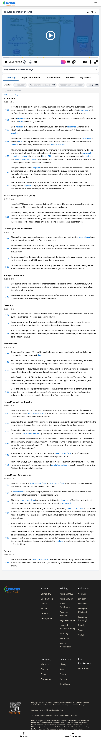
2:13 (7, 217)
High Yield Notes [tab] (31, 77)
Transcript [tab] (10, 77)
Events (62, 674)
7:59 (7, 525)
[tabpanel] (50, 326)
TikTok (81, 635)
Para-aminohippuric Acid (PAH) (42, 85)
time (20, 141)
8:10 (7, 538)
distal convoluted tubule (26, 159)
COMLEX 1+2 (47, 598)
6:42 (7, 455)
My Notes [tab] (85, 77)
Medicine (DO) (66, 598)
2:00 (7, 205)
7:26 (7, 501)
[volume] (35, 62)
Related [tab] (24, 736)
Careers (44, 669)
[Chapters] (68, 62)
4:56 (7, 370)
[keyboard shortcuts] (85, 62)
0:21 (7, 120)
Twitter (81, 630)
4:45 (7, 362)
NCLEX (44, 608)
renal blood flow (56, 483)
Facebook (82, 603)
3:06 (7, 258)
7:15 (7, 493)
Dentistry (63, 633)
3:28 (7, 287)
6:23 (7, 443)
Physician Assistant (63, 614)
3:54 (7, 315)
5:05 (7, 380)
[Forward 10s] (30, 62)
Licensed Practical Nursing (67, 627)
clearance (65, 500)
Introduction (20, 85)
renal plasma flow (36, 413)
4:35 (7, 353)
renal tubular (84, 237)
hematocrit (18, 491)
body (21, 121)
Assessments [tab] (53, 77)
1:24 (7, 172)
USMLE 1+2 (46, 593)
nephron (19, 126)
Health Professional (65, 645)
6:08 (7, 432)
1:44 (7, 185)
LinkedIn (82, 598)
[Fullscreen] (96, 62)
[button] (50, 35)
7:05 (7, 485)
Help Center (64, 684)
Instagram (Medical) (82, 610)
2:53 (7, 248)
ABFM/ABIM (46, 618)
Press (43, 674)
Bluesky (81, 625)
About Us (45, 664)
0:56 (7, 156)
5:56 (7, 423)
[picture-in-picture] (74, 62)
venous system (58, 144)
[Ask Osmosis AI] (63, 62)
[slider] (46, 62)
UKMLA (44, 613)
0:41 (7, 141)
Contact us (46, 679)
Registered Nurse (67, 620)
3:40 (7, 297)
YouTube (82, 593)
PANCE (44, 603)
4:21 (7, 333)
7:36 (7, 513)
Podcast (63, 679)
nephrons (83, 110)
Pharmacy (64, 638)
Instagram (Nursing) (82, 619)
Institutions (83, 668)
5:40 (7, 413)
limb (87, 156)
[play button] (6, 62)
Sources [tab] (70, 77)
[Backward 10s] (24, 62)
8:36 (7, 562)
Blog (61, 669)
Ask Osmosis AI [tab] (73, 736)
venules (14, 133)
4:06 (7, 323)
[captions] (79, 62)
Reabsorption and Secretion (71, 85)
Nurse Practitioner (64, 605)
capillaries (71, 126)
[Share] (92, 11)
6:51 (7, 465)
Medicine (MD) (66, 593)
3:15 (7, 267)
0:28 (7, 130)
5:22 (7, 392)
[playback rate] (90, 62)
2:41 (7, 238)
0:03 (7, 110)
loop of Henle (48, 156)
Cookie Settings (57, 710)
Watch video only (10, 95)
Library (62, 664)
